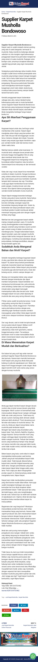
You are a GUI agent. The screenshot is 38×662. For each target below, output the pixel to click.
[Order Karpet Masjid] (19, 646)
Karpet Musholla (11, 12)
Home (3, 12)
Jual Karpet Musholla (11, 597)
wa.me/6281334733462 (10, 591)
